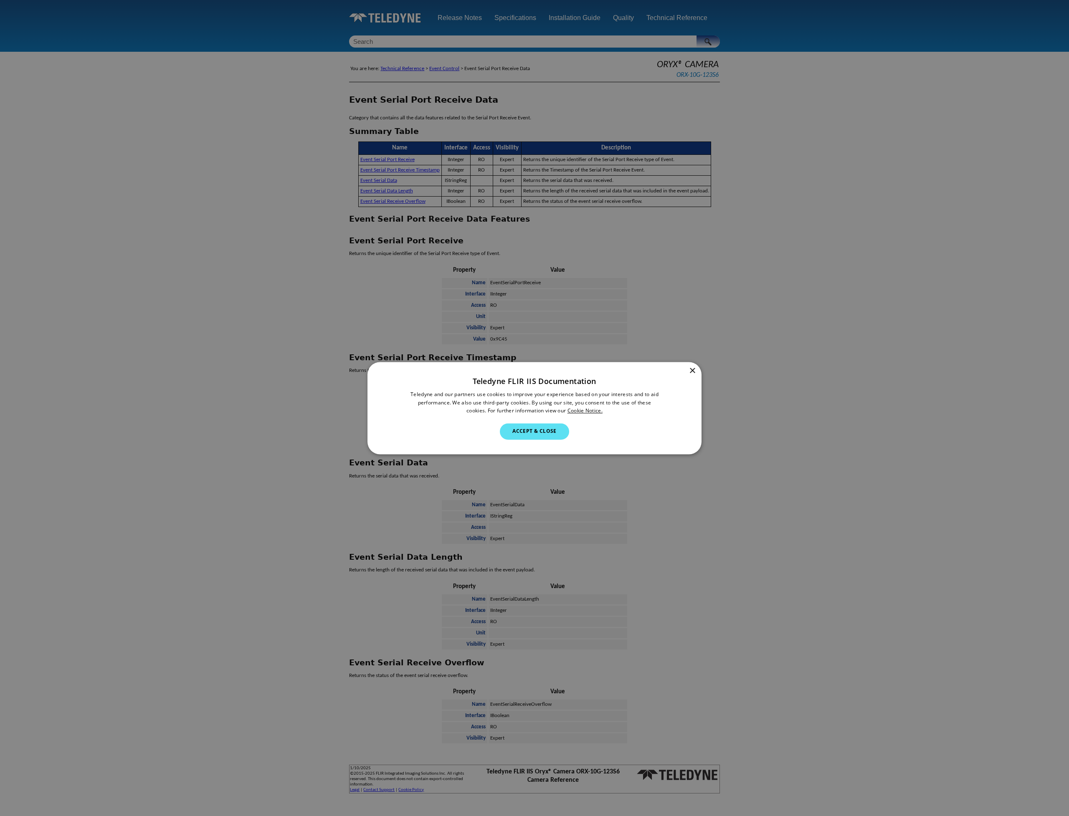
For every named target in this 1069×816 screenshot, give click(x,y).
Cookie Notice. (585, 410)
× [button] (692, 371)
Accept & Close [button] (534, 431)
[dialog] (534, 408)
